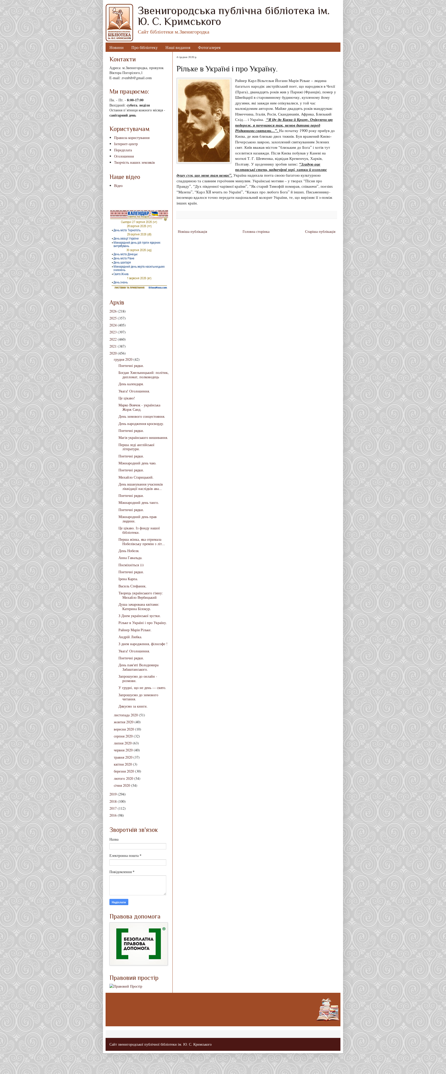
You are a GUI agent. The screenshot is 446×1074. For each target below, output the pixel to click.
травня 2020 (123, 757)
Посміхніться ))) (131, 564)
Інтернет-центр (126, 143)
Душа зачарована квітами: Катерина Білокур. (138, 606)
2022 (113, 339)
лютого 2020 (123, 778)
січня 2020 (122, 785)
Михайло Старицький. (136, 477)
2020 (113, 353)
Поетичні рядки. (131, 365)
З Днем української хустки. (139, 615)
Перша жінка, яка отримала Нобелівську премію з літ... (141, 541)
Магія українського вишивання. (143, 437)
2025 (113, 318)
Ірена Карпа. (128, 578)
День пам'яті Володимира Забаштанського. (138, 667)
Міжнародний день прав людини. (137, 518)
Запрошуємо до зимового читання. (138, 697)
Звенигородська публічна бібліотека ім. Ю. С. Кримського (234, 15)
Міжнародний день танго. (138, 502)
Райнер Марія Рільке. (135, 629)
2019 (113, 794)
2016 (113, 815)
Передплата (123, 149)
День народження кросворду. (141, 423)
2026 (113, 311)
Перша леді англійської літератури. (136, 447)
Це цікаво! (126, 398)
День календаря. (131, 383)
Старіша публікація (320, 231)
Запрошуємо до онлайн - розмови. (137, 678)
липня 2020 (123, 743)
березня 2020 (124, 771)
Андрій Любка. (130, 636)
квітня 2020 (123, 764)
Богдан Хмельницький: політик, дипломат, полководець (143, 374)
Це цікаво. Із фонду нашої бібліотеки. (139, 530)
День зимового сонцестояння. (141, 416)
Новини (116, 47)
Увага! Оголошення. (134, 391)
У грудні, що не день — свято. (142, 687)
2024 (113, 325)
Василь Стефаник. (132, 586)
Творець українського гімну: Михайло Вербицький (140, 595)
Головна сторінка (256, 231)
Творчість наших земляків (134, 162)
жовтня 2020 (123, 721)
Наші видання (177, 47)
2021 (113, 346)
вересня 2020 (124, 729)
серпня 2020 (123, 736)
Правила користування (131, 137)
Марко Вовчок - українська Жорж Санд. (139, 407)
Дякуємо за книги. (133, 706)
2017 (113, 808)
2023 (113, 332)
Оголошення (124, 156)
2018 (113, 801)
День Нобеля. (128, 550)
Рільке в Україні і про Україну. (142, 622)
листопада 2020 (126, 714)
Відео (118, 185)
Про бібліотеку (144, 47)
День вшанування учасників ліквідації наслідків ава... (140, 486)
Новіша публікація (192, 231)
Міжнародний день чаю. (137, 463)
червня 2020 (123, 750)
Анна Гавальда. (130, 557)
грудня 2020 (123, 359)
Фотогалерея (209, 47)
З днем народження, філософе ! (143, 643)
